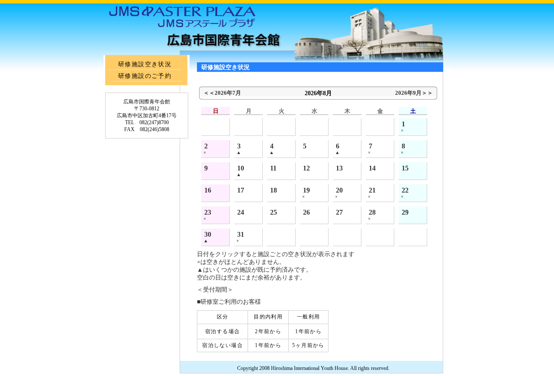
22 (405, 190)
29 (405, 212)
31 (240, 234)
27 (339, 212)
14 (372, 168)
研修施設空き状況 (144, 64)
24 (240, 212)
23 (207, 212)
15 (405, 168)
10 (240, 168)
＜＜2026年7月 (222, 93)
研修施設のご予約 (144, 76)
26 (306, 212)
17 (240, 190)
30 (207, 234)
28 (372, 212)
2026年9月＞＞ (414, 93)
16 (207, 190)
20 (339, 190)
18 (273, 190)
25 (273, 212)
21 (372, 190)
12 (306, 168)
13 (339, 168)
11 (273, 168)
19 (306, 190)
